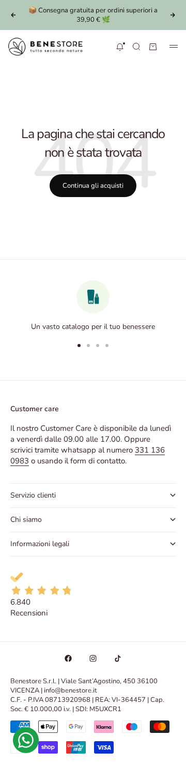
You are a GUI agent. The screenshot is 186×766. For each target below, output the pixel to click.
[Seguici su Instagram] (93, 658)
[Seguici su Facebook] (68, 658)
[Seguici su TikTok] (118, 658)
